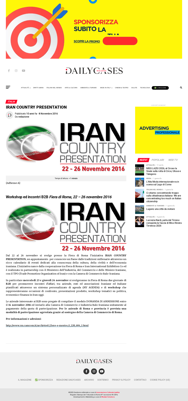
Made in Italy (105, 87)
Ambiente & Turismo (88, 87)
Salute (134, 87)
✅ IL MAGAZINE (160, 88)
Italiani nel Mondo (54, 87)
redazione (23, 116)
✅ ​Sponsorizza (44, 380)
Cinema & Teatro (121, 87)
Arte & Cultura (71, 87)
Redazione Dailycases (68, 380)
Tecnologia (145, 87)
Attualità (25, 87)
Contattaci (140, 380)
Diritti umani (38, 87)
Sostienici (103, 380)
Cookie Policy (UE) (160, 380)
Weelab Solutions (108, 397)
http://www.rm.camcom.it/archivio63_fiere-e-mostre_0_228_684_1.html (47, 325)
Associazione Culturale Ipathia (108, 392)
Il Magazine (24, 380)
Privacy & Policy (121, 380)
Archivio (89, 380)
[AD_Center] (94, 57)
